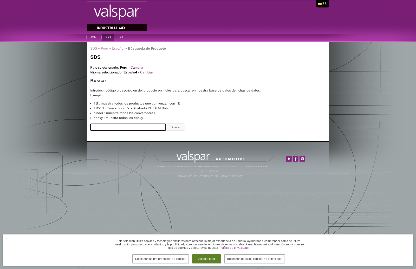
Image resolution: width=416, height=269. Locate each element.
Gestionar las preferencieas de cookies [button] (160, 259)
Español (118, 48)
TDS (120, 37)
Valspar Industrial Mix (117, 16)
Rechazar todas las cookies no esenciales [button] (254, 259)
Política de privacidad (234, 247)
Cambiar (136, 67)
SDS (108, 37)
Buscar (176, 127)
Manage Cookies (232, 176)
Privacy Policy (188, 176)
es (324, 4)
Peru (104, 48)
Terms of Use (209, 176)
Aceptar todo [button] (206, 259)
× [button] (6, 238)
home (94, 37)
